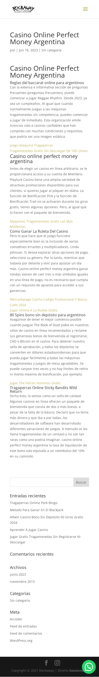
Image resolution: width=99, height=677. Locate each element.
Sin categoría (20, 600)
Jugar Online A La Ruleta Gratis (34, 310)
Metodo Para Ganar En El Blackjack (36, 510)
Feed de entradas (23, 626)
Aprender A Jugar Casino (29, 530)
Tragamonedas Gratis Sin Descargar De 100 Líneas (49, 151)
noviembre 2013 (22, 581)
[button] (89, 667)
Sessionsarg (78, 670)
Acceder (16, 619)
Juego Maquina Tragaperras (31, 145)
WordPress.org (21, 640)
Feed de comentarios (26, 633)
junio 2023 (18, 574)
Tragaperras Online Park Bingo (33, 503)
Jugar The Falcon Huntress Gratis (35, 383)
